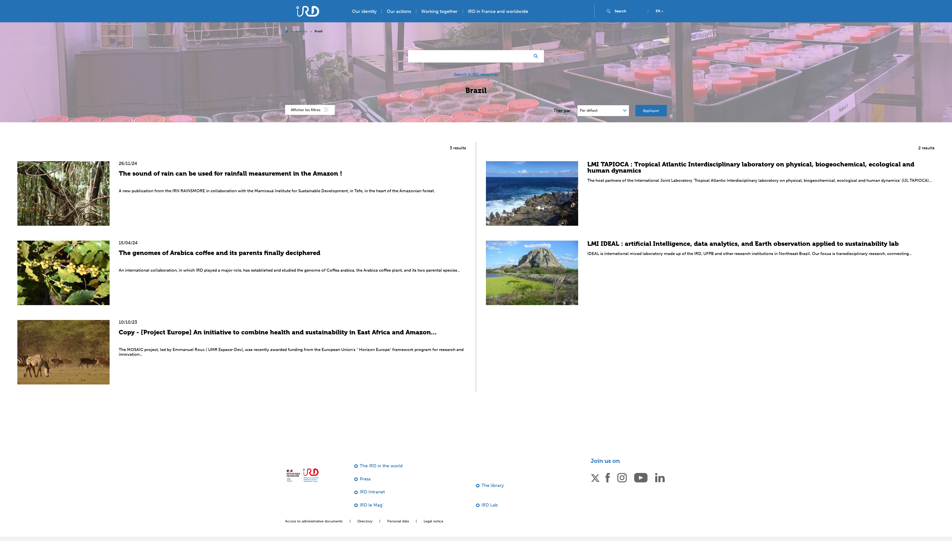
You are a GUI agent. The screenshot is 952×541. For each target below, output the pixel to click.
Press (912, 5)
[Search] (537, 66)
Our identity (364, 21)
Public (891, 5)
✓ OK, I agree (787, 527)
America (301, 41)
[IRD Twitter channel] (595, 487)
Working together (439, 21)
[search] (629, 21)
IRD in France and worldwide (498, 21)
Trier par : (563, 120)
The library (492, 495)
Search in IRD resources (476, 84)
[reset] (525, 66)
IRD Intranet (372, 502)
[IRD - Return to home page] (307, 21)
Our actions (399, 21)
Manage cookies (827, 527)
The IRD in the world (381, 476)
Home (286, 41)
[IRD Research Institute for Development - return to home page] (302, 485)
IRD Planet (936, 5)
